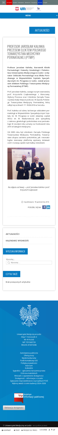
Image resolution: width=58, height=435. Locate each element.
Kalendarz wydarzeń (17, 240)
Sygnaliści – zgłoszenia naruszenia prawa (29, 371)
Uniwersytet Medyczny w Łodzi (18, 425)
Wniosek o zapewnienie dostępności (29, 376)
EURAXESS (29, 368)
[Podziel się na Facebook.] (44, 207)
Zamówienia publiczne (29, 353)
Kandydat (9, 2)
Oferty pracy (29, 355)
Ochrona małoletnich (29, 373)
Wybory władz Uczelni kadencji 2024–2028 (29, 383)
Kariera (40, 2)
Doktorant (27, 2)
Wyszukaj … (10, 259)
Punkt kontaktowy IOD (29, 360)
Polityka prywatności (29, 363)
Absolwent (21, 2)
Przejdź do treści (30, 430)
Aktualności (12, 234)
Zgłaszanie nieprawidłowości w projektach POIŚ (29, 381)
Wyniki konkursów (29, 358)
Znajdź (45, 2)
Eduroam (29, 365)
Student (15, 2)
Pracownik (34, 2)
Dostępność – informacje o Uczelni (29, 378)
